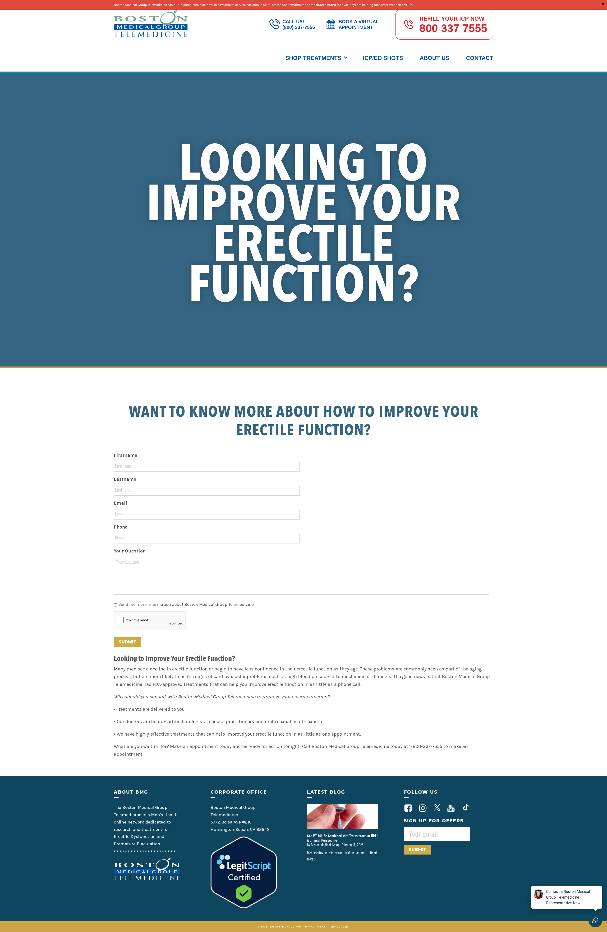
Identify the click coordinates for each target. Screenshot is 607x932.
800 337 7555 (453, 28)
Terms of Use (338, 926)
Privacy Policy (315, 926)
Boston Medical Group (285, 926)
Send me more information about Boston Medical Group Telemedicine (186, 604)
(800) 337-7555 (298, 27)
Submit (127, 642)
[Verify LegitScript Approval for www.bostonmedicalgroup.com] (244, 906)
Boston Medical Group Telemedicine (151, 23)
